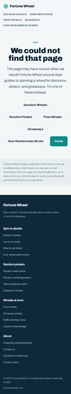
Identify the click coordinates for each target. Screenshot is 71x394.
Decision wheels (12, 235)
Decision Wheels (15, 14)
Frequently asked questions (17, 342)
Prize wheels (10, 307)
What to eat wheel (12, 248)
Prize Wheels (12, 20)
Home (59, 141)
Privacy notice (10, 362)
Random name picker (14, 271)
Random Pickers (41, 14)
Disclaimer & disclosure (15, 355)
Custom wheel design (14, 326)
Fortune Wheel (22, 6)
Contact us (9, 349)
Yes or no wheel (11, 241)
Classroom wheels (13, 290)
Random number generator (17, 277)
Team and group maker (15, 284)
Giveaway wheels (12, 313)
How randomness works (16, 254)
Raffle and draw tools (14, 319)
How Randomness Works (20, 25)
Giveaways (32, 20)
